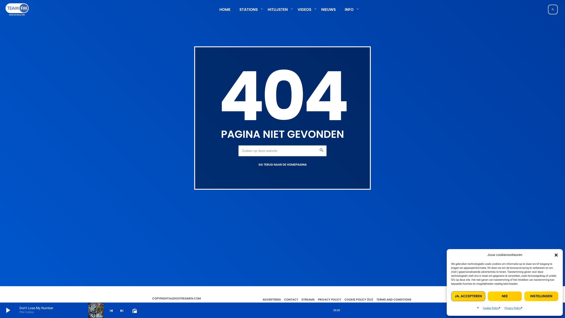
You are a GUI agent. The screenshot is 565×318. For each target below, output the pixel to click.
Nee (505, 296)
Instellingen (541, 296)
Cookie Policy (491, 308)
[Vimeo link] (17, 9)
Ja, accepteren (468, 296)
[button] (556, 255)
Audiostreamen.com (185, 298)
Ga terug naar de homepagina (282, 165)
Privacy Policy (513, 308)
